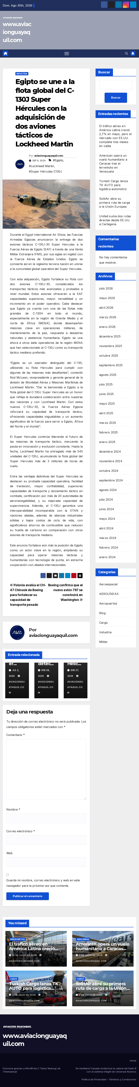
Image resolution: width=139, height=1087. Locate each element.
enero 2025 (107, 442)
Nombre (13, 809)
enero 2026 (107, 327)
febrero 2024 (108, 547)
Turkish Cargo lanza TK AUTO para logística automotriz (113, 185)
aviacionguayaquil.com (48, 155)
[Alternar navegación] (66, 53)
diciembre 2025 (110, 336)
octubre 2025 (108, 355)
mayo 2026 (107, 298)
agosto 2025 (107, 375)
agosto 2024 (108, 490)
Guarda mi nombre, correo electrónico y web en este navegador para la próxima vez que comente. (43, 882)
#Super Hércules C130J (45, 171)
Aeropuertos (108, 603)
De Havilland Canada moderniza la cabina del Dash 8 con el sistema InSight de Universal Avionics (106, 1070)
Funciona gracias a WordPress (20, 1068)
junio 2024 (106, 509)
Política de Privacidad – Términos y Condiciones (109, 1079)
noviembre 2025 (110, 346)
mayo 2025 (107, 403)
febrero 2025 (108, 432)
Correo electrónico (20, 831)
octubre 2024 (108, 471)
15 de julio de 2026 (25, 955)
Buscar (104, 72)
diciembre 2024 (110, 451)
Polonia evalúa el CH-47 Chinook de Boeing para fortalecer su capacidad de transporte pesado (28, 595)
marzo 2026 (107, 317)
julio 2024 (106, 499)
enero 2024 (107, 557)
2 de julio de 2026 (91, 955)
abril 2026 (106, 307)
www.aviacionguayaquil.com (17, 32)
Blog (102, 613)
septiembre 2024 (111, 480)
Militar (103, 642)
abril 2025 (106, 413)
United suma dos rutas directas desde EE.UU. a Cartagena (115, 220)
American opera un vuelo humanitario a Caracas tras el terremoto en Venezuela (113, 163)
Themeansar (10, 1071)
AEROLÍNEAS (109, 594)
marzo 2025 (107, 423)
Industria (21, 74)
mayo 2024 (107, 519)
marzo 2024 (107, 538)
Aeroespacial (108, 584)
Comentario (15, 735)
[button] (126, 53)
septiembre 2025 (111, 365)
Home (133, 1060)
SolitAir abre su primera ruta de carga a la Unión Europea (114, 202)
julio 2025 (106, 384)
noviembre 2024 (110, 461)
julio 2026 (106, 288)
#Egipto (58, 160)
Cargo (103, 622)
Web (9, 853)
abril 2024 (106, 528)
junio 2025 (106, 394)
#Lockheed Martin (41, 166)
